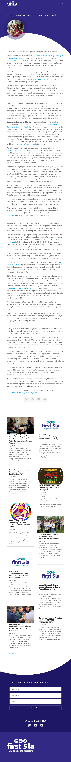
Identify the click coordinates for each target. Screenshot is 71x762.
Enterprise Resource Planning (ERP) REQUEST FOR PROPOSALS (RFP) (50, 620)
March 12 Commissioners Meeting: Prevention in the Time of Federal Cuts (49, 587)
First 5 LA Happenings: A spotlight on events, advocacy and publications (49, 536)
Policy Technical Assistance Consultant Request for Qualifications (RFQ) (19, 472)
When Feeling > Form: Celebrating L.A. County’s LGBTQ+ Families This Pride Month (19, 524)
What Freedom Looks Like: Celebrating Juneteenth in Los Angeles (49, 487)
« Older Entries (11, 654)
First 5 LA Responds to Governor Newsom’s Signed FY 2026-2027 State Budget (49, 437)
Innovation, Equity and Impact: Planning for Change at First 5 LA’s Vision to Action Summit (20, 627)
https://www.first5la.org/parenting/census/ (23, 393)
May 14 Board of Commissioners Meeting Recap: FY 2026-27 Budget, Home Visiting (19, 574)
